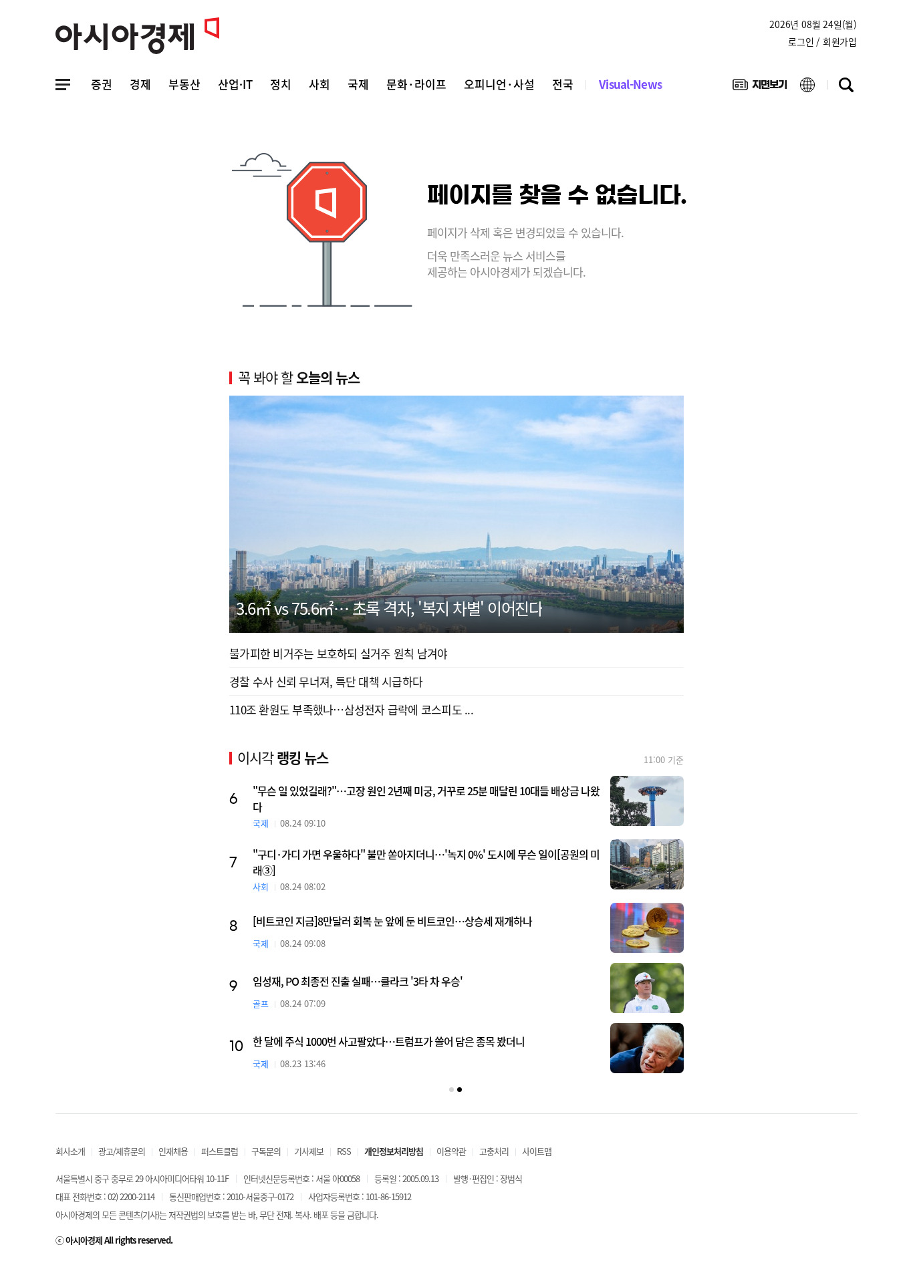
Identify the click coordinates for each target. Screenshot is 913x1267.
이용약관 (451, 1151)
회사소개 (70, 1151)
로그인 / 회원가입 (822, 41)
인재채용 (173, 1151)
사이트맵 (536, 1151)
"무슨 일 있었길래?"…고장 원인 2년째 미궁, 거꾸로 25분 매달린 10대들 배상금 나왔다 (426, 799)
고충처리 (494, 1151)
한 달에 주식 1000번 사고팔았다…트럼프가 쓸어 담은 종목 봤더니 (389, 1041)
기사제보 (308, 1151)
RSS (344, 1151)
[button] (451, 1089)
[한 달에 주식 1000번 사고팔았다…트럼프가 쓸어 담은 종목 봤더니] (647, 1048)
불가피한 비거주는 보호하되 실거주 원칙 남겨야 (338, 653)
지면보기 (760, 88)
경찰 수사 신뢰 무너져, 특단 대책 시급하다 (325, 681)
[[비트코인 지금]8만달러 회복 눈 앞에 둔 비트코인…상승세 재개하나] (647, 928)
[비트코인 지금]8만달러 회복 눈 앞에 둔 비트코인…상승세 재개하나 (392, 921)
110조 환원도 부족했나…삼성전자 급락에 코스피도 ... (351, 709)
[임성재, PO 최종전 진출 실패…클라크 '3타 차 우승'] (647, 988)
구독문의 (266, 1151)
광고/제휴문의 (121, 1151)
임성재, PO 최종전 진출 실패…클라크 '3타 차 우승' (358, 981)
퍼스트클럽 (219, 1151)
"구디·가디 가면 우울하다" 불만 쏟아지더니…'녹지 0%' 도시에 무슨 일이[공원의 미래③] (426, 862)
